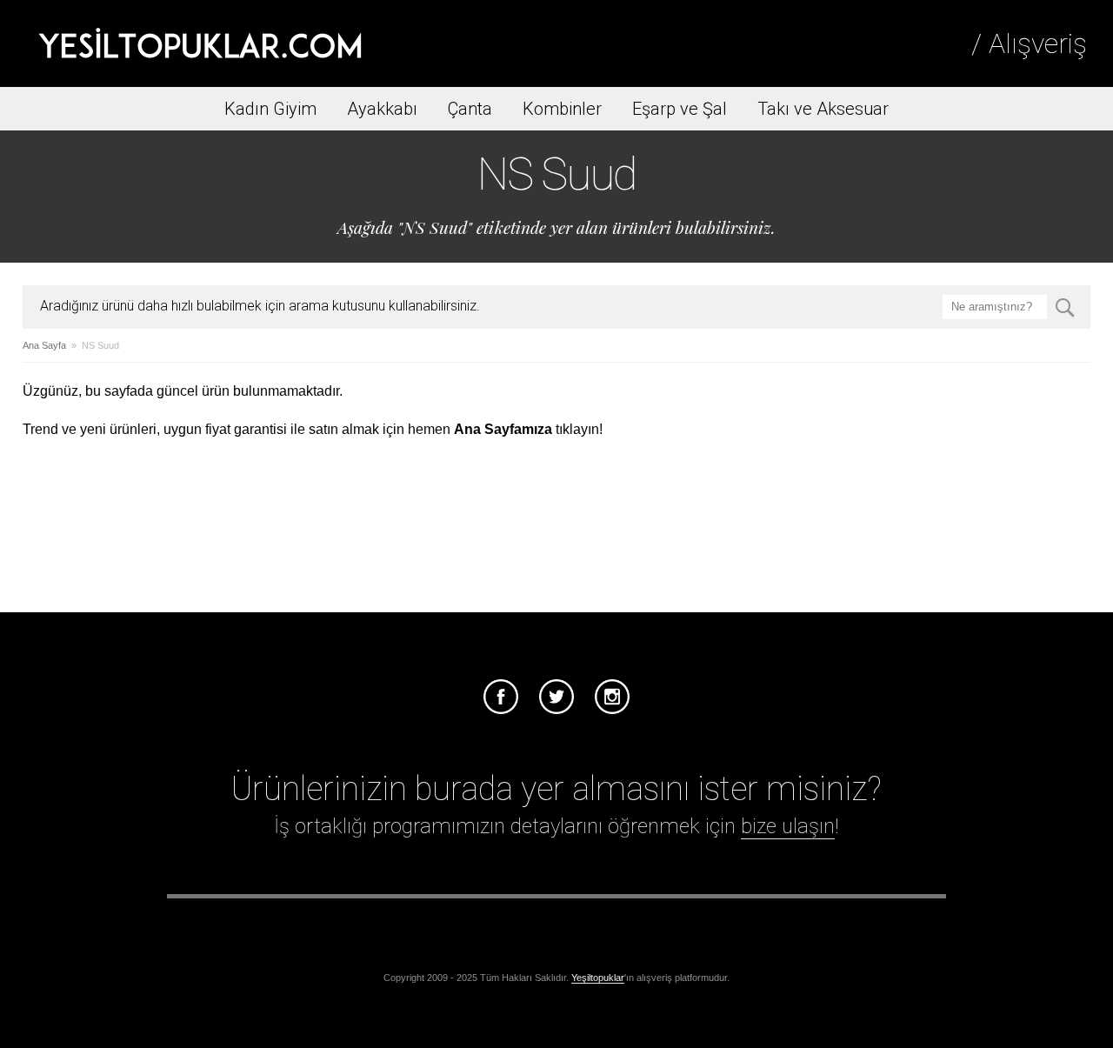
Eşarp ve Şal (679, 108)
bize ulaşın (788, 826)
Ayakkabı (382, 108)
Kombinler (562, 108)
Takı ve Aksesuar (823, 108)
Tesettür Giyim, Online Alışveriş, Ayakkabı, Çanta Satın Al (200, 43)
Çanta (470, 108)
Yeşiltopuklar (597, 977)
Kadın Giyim (270, 108)
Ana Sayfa (44, 345)
